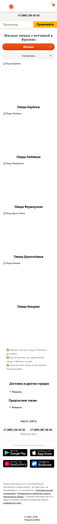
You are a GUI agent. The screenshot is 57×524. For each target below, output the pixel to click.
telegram (20, 518)
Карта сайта (28, 421)
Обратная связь (28, 434)
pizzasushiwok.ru (28, 6)
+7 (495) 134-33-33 (28, 15)
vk (6, 518)
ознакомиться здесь (12, 503)
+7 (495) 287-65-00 (41, 429)
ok (13, 518)
